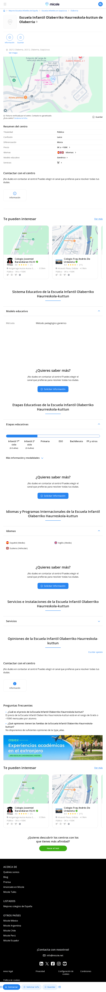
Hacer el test (53, 848)
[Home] (4, 11)
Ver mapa (13, 52)
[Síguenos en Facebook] (53, 963)
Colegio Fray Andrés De (77, 260)
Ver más (98, 218)
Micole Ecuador (11, 940)
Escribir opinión (95, 652)
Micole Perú (9, 935)
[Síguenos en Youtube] (65, 963)
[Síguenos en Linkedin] (41, 963)
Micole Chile (9, 930)
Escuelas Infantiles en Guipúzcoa (54, 11)
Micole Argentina (12, 925)
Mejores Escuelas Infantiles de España (23, 11)
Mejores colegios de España (17, 906)
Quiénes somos (11, 872)
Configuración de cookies (65, 972)
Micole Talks (9, 891)
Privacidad (40, 971)
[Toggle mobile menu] (5, 4)
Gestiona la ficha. (21, 118)
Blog (5, 877)
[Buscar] (100, 4)
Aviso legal (8, 971)
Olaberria (74, 11)
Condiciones (85, 971)
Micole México (10, 920)
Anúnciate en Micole (13, 887)
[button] (53, 311)
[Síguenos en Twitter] (47, 963)
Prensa (7, 882)
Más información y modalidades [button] (23, 457)
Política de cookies (11, 980)
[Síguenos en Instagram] (59, 963)
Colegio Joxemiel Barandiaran (25, 260)
